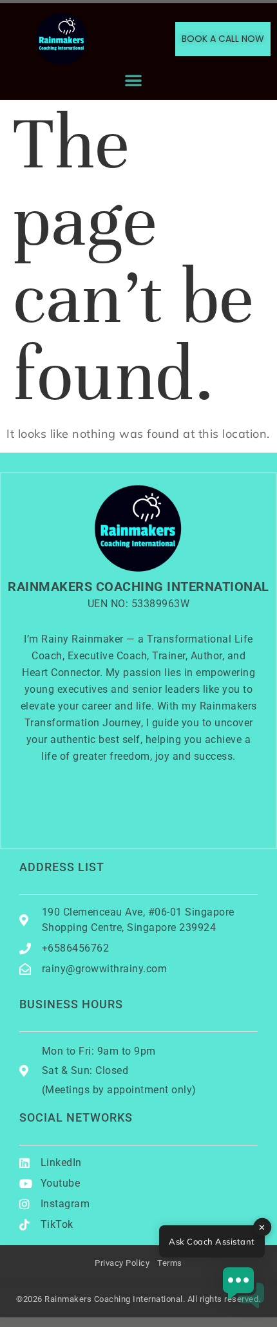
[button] (134, 79)
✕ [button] (262, 1226)
